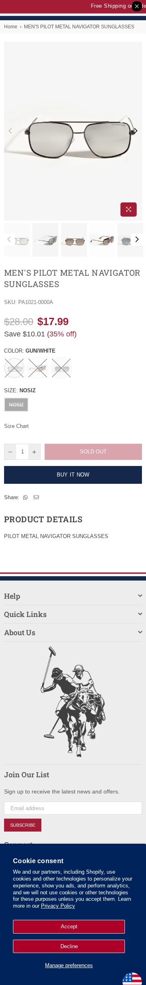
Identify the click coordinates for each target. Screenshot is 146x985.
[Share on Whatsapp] (25, 497)
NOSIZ (16, 405)
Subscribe (22, 825)
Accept (69, 926)
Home (10, 27)
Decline (69, 946)
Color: (30, 351)
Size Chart (16, 426)
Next (136, 131)
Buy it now (73, 475)
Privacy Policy (58, 906)
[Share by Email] (36, 497)
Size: (20, 390)
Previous (10, 131)
